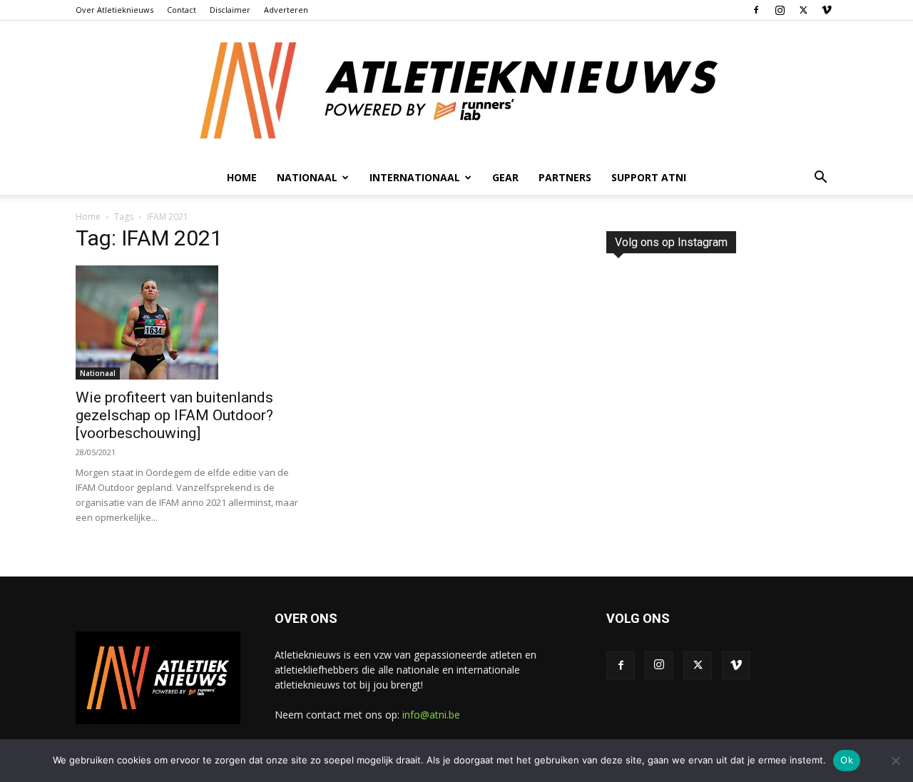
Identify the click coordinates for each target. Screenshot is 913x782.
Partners (565, 177)
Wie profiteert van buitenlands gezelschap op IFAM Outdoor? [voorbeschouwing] (174, 415)
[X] (803, 10)
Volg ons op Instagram (671, 242)
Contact (181, 9)
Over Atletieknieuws (114, 9)
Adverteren (286, 9)
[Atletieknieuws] (456, 91)
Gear (505, 177)
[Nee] (895, 760)
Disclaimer (230, 9)
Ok (846, 760)
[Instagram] (779, 10)
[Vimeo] (826, 10)
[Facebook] (756, 10)
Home (242, 177)
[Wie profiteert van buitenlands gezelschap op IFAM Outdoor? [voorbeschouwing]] (191, 322)
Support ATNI (648, 177)
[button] (820, 179)
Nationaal (98, 373)
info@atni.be (431, 714)
